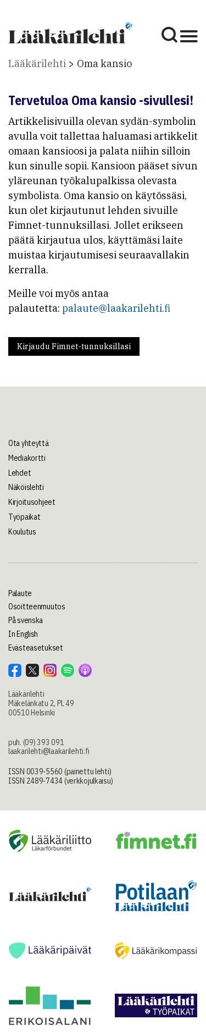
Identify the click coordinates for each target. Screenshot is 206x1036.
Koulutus (22, 532)
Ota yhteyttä (28, 443)
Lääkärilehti (37, 63)
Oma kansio (104, 63)
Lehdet (19, 473)
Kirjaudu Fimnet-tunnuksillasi (74, 346)
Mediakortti (27, 458)
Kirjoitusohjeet (31, 502)
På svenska (25, 620)
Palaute (20, 593)
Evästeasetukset (35, 648)
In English (23, 634)
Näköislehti (26, 487)
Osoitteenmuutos (36, 606)
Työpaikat (24, 517)
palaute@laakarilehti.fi (116, 308)
